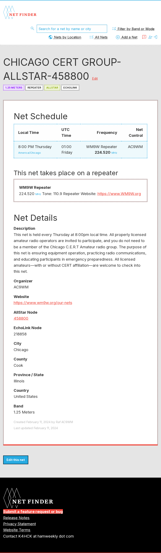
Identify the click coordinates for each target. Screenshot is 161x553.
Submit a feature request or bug (33, 511)
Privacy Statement (19, 523)
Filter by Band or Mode (133, 29)
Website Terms (16, 530)
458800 (21, 318)
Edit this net (15, 460)
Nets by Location (64, 37)
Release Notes (16, 517)
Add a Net (126, 37)
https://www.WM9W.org (119, 193)
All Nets (98, 37)
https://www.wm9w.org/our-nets (43, 302)
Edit (95, 78)
